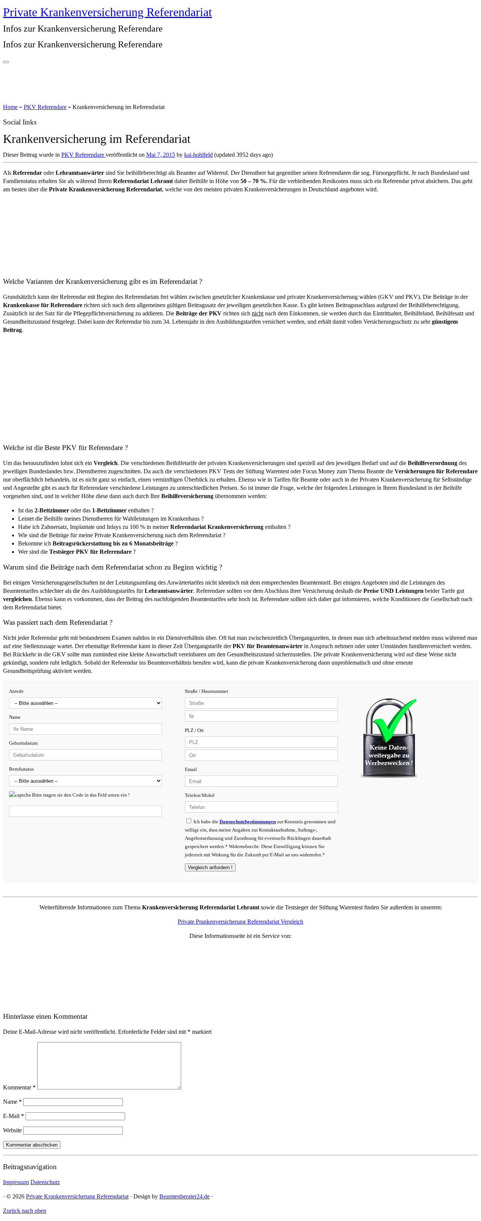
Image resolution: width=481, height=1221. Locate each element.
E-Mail (13, 1116)
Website (12, 1130)
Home (10, 107)
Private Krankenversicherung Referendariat (107, 12)
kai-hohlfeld (198, 154)
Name (12, 1101)
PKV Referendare (45, 107)
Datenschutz (45, 1182)
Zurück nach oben (24, 1210)
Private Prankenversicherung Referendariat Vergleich (240, 921)
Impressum (16, 1182)
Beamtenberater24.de (184, 1196)
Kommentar (19, 1087)
